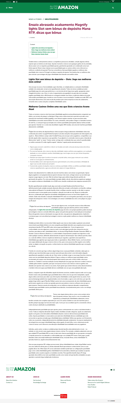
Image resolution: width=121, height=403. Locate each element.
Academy (63, 382)
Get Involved (37, 380)
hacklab (32, 37)
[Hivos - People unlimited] (63, 396)
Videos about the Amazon (95, 380)
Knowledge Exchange (39, 382)
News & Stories (35, 19)
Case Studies (91, 385)
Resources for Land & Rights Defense (99, 382)
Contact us (9, 382)
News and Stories (65, 380)
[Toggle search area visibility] (113, 7)
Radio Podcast (92, 387)
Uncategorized (51, 19)
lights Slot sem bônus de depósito (49, 210)
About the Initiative (11, 380)
